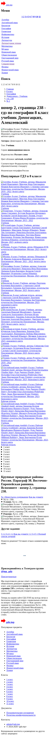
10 (37, 17)
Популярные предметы (11, 627)
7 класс (6, 461)
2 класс (6, 449)
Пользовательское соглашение (20, 713)
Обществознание (9, 55)
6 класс (6, 459)
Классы (4, 675)
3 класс (6, 452)
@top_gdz (6, 571)
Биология (5, 25)
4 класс (6, 454)
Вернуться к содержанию (16, 497)
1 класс (6, 447)
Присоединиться (8, 576)
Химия (4, 73)
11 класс (7, 471)
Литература (6, 40)
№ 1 (3, 497)
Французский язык (10, 70)
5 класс (6, 457)
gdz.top (9, 5)
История (5, 37)
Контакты (5, 720)
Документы (6, 708)
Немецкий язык (8, 52)
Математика (7, 46)
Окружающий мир (9, 58)
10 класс (7, 469)
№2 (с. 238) (8, 499)
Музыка (5, 49)
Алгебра (5, 19)
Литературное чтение (11, 43)
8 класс (6, 464)
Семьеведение (7, 64)
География (6, 28)
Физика (4, 67)
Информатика (7, 34)
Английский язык (9, 22)
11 (40, 17)
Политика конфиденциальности (21, 715)
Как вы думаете (36, 497)
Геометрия (6, 31)
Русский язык (7, 61)
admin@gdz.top (13, 724)
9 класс (6, 466)
